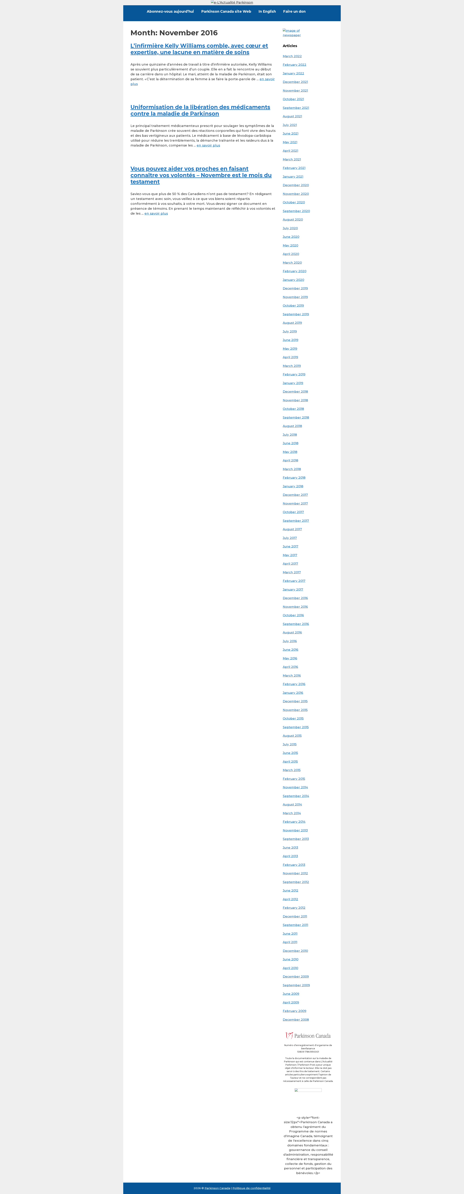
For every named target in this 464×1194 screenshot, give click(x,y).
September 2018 (296, 417)
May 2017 (290, 555)
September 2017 (296, 520)
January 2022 (293, 73)
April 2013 (290, 856)
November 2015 (295, 710)
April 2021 (290, 150)
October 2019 (293, 305)
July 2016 (290, 641)
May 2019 (290, 348)
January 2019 (293, 383)
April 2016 (290, 667)
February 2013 (294, 865)
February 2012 (294, 907)
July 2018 (290, 434)
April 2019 (290, 357)
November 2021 (295, 90)
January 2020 (293, 280)
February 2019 (294, 374)
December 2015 (295, 701)
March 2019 (292, 366)
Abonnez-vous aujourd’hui (170, 11)
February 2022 (294, 64)
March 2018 (292, 469)
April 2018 (290, 460)
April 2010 (290, 968)
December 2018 (295, 391)
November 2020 (296, 194)
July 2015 (290, 744)
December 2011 (295, 916)
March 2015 (292, 770)
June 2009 (291, 994)
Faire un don (294, 11)
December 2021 (295, 82)
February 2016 (294, 684)
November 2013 (295, 830)
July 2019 (290, 331)
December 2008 (296, 1019)
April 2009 (291, 1002)
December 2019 (295, 288)
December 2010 (295, 951)
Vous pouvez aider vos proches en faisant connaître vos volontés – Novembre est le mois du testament (201, 175)
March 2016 (292, 675)
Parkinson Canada (217, 1188)
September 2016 (296, 624)
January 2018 (293, 486)
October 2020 (294, 202)
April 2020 (291, 254)
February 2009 (294, 1011)
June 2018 (290, 443)
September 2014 (296, 796)
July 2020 (290, 228)
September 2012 (296, 882)
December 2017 (295, 495)
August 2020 (293, 219)
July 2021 (290, 125)
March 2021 (292, 159)
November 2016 (295, 606)
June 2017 (290, 546)
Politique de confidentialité (252, 1188)
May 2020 (290, 245)
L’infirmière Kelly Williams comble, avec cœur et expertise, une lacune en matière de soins (199, 49)
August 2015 (292, 735)
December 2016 (295, 598)
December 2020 (296, 185)
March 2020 (292, 262)
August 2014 (292, 804)
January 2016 (293, 693)
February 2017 (294, 581)
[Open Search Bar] (315, 11)
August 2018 (292, 426)
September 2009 (296, 985)
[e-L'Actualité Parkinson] (232, 2)
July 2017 (290, 538)
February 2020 (294, 271)
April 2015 (290, 761)
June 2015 (290, 753)
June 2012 (290, 890)
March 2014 (292, 813)
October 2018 (293, 409)
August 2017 (292, 529)
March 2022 (292, 56)
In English (267, 11)
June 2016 (290, 649)
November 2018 (295, 400)
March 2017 (292, 572)
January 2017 (293, 589)
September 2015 (296, 727)
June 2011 (290, 933)
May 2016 (290, 658)
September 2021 (296, 108)
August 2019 (292, 323)
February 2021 (294, 168)
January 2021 (293, 176)
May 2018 (290, 452)
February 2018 (294, 477)
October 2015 (293, 718)
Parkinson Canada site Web (226, 11)
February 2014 (294, 821)
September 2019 (296, 314)
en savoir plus (208, 145)
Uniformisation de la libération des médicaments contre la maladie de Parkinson (200, 110)
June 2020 (291, 237)
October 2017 (293, 512)
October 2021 (293, 99)
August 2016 (292, 632)
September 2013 (296, 839)
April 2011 (290, 942)
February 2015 (294, 779)
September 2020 (296, 211)
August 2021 (292, 116)
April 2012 (290, 899)
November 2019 (295, 297)
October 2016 (293, 615)
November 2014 (295, 787)
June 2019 (290, 340)
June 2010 (290, 959)
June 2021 (290, 133)
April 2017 (290, 563)
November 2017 (295, 503)
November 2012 (295, 873)
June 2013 (290, 847)
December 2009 (296, 976)
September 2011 (295, 925)
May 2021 (290, 142)
